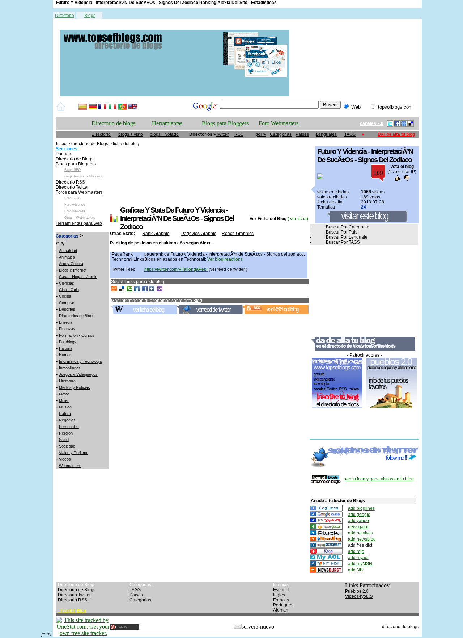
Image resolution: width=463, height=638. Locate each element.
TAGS (350, 134)
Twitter (222, 134)
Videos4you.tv (359, 596)
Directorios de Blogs (76, 316)
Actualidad (68, 250)
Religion (66, 433)
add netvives (360, 533)
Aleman (280, 610)
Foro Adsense (74, 204)
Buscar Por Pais (341, 232)
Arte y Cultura (71, 263)
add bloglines (361, 508)
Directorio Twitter (72, 187)
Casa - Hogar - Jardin (78, 276)
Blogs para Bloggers (225, 123)
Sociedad (67, 446)
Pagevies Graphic (198, 233)
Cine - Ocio (69, 289)
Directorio (64, 15)
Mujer (64, 400)
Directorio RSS (70, 182)
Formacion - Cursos (76, 335)
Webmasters (70, 465)
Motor (64, 394)
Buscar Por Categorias (348, 227)
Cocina (65, 296)
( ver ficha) (298, 218)
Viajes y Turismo (73, 452)
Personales (69, 426)
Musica (65, 407)
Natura (65, 413)
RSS (238, 134)
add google (359, 514)
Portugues (283, 605)
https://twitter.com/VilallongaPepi (176, 269)
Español (281, 589)
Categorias (281, 134)
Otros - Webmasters (79, 217)
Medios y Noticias (74, 387)
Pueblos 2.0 (357, 591)
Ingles (279, 594)
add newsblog (362, 539)
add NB (355, 569)
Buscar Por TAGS (343, 242)
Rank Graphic (155, 233)
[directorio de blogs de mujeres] (174, 94)
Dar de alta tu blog (396, 134)
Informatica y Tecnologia (80, 361)
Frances (281, 600)
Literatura (67, 381)
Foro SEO (71, 198)
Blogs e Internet (72, 270)
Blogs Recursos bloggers (83, 176)
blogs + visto (130, 134)
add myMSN (360, 563)
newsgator (358, 526)
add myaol (358, 557)
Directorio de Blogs (74, 158)
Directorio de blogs (113, 123)
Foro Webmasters (278, 123)
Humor (65, 355)
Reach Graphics (238, 233)
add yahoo (358, 520)
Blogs (89, 15)
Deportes (67, 309)
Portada (63, 153)
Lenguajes (326, 134)
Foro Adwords (74, 211)
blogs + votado (164, 134)
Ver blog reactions (225, 259)
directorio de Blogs (90, 143)
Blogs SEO (72, 170)
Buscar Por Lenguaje (347, 237)
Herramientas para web (79, 223)
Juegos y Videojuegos (78, 374)
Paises (302, 134)
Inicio (61, 143)
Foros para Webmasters (79, 192)
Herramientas (167, 123)
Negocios (67, 420)
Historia (65, 348)
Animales (67, 257)
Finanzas (67, 329)
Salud (64, 439)
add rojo (356, 551)
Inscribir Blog (73, 610)
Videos (65, 459)
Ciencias (66, 283)
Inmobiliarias (70, 368)
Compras (67, 303)
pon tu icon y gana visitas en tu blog (379, 479)
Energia (65, 322)
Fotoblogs (67, 342)
